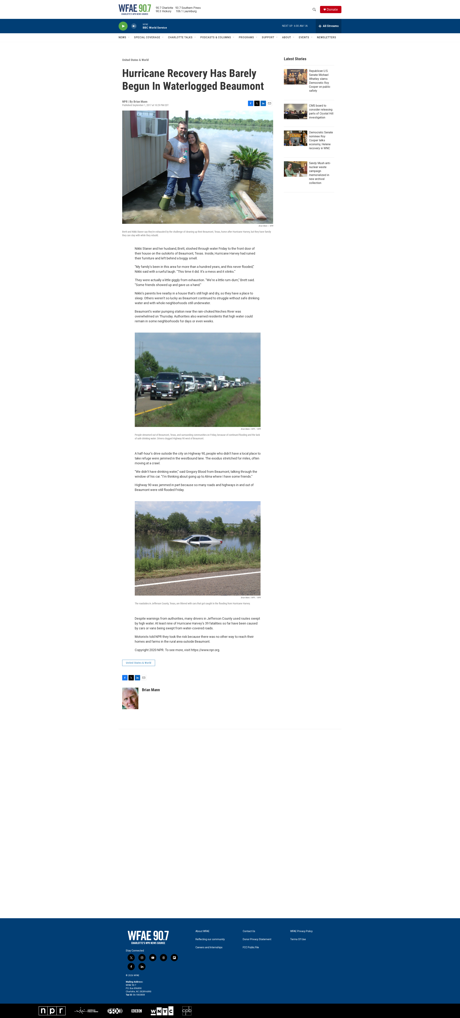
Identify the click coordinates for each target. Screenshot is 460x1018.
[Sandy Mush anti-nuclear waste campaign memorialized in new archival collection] (295, 169)
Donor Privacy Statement (257, 939)
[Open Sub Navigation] (129, 37)
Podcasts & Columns (215, 37)
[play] (123, 26)
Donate (332, 9)
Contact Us (249, 931)
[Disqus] (230, 778)
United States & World (135, 60)
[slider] (139, 26)
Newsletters (326, 37)
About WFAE (203, 931)
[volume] (134, 26)
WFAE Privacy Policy (301, 931)
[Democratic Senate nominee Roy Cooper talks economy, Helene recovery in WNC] (295, 138)
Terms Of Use (298, 939)
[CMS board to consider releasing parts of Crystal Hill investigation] (295, 111)
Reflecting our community (210, 939)
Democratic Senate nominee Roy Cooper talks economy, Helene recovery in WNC (321, 140)
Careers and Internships (209, 947)
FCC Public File (251, 947)
